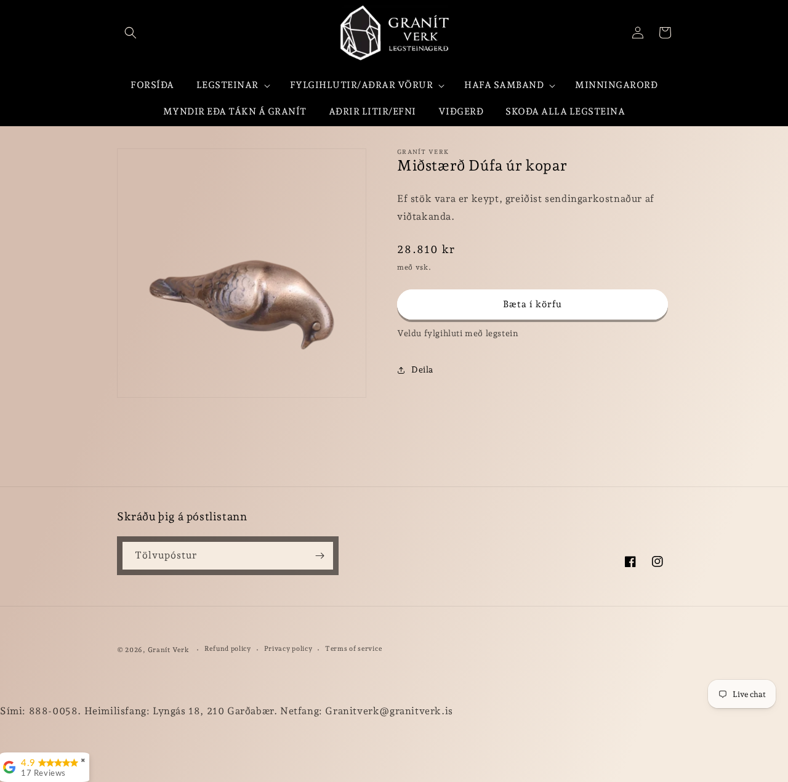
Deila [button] (422, 370)
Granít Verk (169, 650)
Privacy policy (288, 649)
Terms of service (353, 649)
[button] (130, 32)
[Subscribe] (319, 555)
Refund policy (227, 649)
